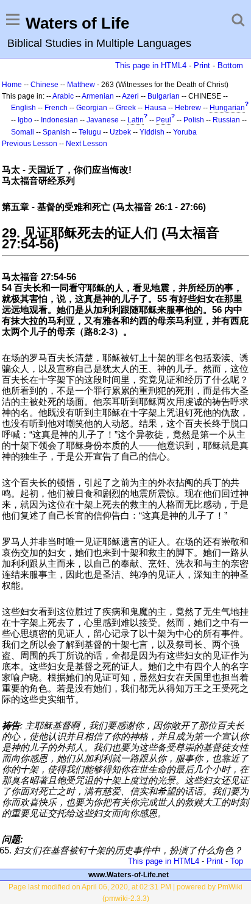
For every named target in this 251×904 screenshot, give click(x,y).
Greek (126, 107)
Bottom (230, 65)
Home (12, 84)
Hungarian (227, 107)
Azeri (130, 96)
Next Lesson (86, 143)
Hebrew (188, 107)
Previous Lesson (29, 143)
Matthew (81, 84)
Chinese (44, 84)
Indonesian (59, 120)
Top (236, 861)
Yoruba (185, 132)
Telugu (90, 132)
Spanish (56, 132)
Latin (135, 120)
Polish (193, 120)
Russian (226, 120)
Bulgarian (163, 96)
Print (202, 65)
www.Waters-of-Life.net (128, 875)
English (23, 107)
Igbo (25, 120)
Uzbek (120, 132)
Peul (163, 120)
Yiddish (152, 132)
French (56, 107)
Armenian (98, 96)
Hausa (155, 107)
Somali (22, 132)
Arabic (63, 96)
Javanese (103, 120)
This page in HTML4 (150, 65)
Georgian (91, 107)
